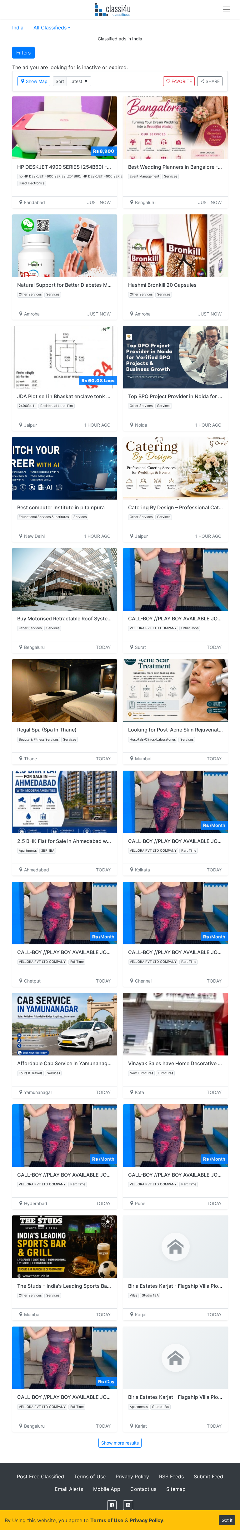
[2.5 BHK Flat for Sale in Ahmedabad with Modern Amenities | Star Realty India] (64, 802)
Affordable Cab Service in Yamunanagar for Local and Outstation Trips (101, 1063)
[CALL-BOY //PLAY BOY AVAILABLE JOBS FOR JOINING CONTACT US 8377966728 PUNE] (175, 1135)
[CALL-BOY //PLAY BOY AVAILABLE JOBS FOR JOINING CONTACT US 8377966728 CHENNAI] (175, 913)
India (17, 27)
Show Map (37, 81)
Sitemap (176, 1489)
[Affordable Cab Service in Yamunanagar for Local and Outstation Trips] (64, 1024)
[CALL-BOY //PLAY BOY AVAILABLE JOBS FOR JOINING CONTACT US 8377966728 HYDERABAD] (64, 1135)
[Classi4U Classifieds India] (114, 9)
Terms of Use (90, 1476)
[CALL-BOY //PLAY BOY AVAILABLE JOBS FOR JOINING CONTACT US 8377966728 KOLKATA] (175, 802)
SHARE (213, 81)
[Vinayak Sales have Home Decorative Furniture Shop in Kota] (175, 1024)
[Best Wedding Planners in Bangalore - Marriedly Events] (175, 127)
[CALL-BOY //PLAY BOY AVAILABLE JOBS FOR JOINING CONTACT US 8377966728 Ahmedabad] (64, 913)
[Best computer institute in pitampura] (64, 468)
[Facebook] (112, 1505)
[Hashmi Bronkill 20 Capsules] (175, 245)
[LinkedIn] (128, 1505)
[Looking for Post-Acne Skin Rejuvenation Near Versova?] (175, 690)
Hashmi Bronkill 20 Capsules (162, 285)
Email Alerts (69, 1489)
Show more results (120, 1442)
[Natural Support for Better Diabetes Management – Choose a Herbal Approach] (64, 245)
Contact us (143, 1489)
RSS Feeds (171, 1476)
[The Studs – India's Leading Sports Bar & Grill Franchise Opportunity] (64, 1246)
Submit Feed (208, 1476)
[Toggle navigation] (226, 9)
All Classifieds (50, 27)
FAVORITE (182, 81)
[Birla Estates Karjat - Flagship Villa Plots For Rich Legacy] (175, 1246)
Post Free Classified (40, 1476)
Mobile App (106, 1489)
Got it (227, 1520)
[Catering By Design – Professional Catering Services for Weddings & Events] (175, 468)
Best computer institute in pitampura (61, 507)
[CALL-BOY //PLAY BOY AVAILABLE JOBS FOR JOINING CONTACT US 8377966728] (64, 1358)
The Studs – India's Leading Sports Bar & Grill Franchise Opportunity (98, 1286)
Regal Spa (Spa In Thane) (47, 729)
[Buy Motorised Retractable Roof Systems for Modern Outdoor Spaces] (64, 579)
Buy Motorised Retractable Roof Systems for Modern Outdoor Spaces (99, 618)
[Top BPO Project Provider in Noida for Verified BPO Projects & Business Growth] (175, 357)
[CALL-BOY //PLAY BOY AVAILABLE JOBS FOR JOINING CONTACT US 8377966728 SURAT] (175, 579)
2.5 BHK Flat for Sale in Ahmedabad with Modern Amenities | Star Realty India (108, 841)
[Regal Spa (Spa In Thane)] (64, 690)
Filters (23, 52)
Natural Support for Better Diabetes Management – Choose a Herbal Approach (110, 285)
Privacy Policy (132, 1476)
